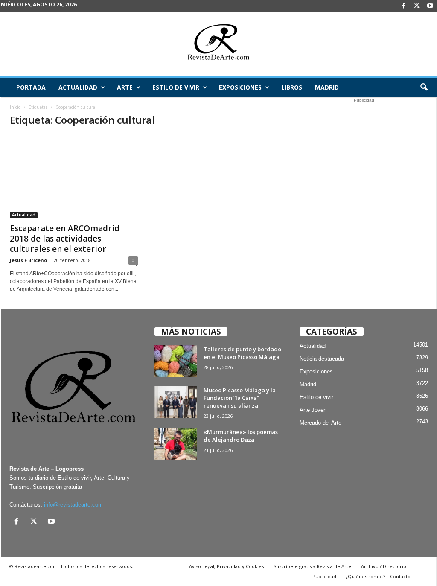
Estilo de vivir (175, 87)
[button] (423, 87)
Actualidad (77, 87)
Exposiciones (240, 87)
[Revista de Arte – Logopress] (218, 44)
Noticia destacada (322, 359)
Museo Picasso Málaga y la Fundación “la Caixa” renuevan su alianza (240, 397)
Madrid (327, 87)
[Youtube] (430, 6)
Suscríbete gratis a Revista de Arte (312, 566)
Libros (291, 87)
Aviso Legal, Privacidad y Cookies (226, 566)
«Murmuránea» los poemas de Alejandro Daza (241, 435)
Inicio (15, 107)
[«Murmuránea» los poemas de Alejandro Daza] (175, 444)
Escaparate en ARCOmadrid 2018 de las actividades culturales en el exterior (64, 238)
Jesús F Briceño (28, 260)
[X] (417, 6)
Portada (31, 87)
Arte (125, 87)
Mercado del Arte (320, 423)
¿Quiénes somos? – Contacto (378, 576)
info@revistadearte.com (73, 504)
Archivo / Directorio (383, 566)
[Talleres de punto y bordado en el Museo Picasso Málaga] (175, 361)
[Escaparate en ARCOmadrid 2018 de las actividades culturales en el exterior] (74, 176)
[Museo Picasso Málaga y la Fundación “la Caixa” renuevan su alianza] (175, 402)
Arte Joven (313, 410)
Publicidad (324, 576)
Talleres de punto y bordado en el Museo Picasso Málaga (242, 353)
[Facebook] (404, 6)
